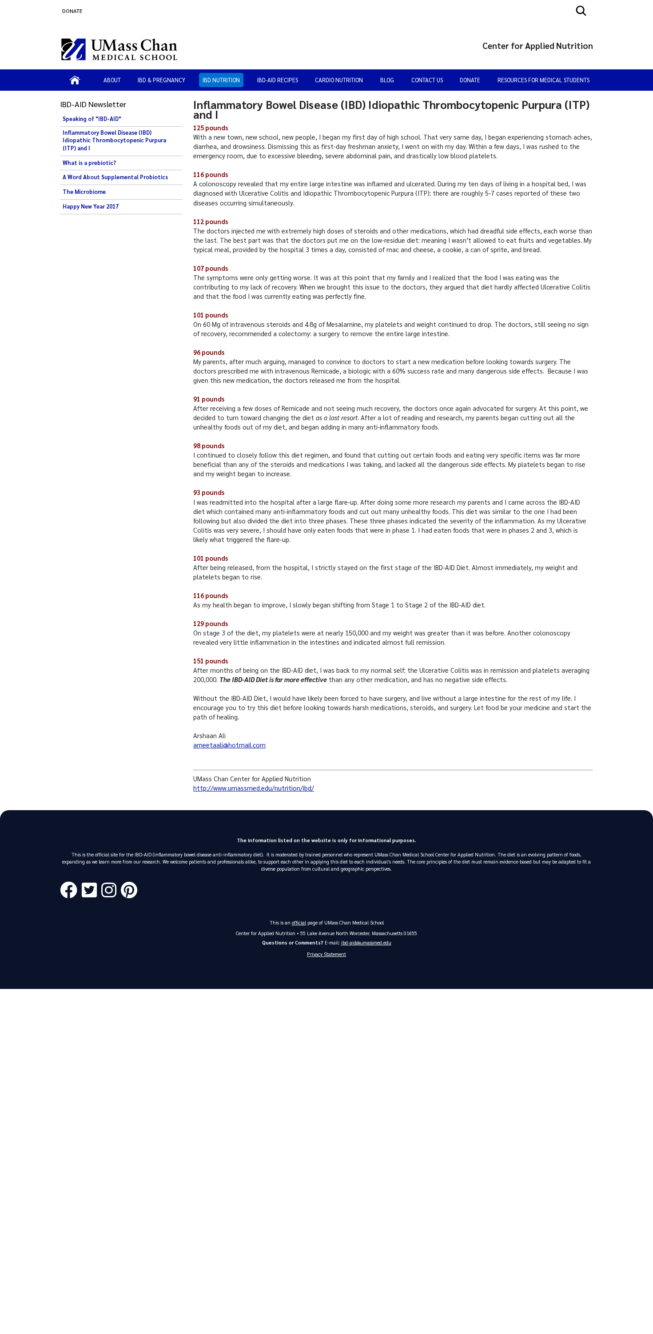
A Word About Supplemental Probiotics (115, 177)
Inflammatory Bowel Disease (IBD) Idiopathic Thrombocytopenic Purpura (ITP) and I (114, 140)
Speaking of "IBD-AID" (92, 118)
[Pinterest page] (131, 890)
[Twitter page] (91, 890)
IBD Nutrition (221, 80)
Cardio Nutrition (339, 80)
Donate (470, 80)
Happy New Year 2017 (91, 206)
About (112, 80)
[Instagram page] (111, 890)
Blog (387, 80)
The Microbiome (84, 191)
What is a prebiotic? (89, 162)
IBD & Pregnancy (161, 80)
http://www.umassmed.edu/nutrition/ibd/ (253, 788)
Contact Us (427, 80)
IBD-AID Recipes (277, 80)
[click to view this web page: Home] (75, 80)
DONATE (72, 10)
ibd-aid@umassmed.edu (366, 942)
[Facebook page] (71, 890)
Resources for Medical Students (543, 80)
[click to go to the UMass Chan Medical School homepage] (119, 49)
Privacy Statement (326, 954)
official (299, 922)
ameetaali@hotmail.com (229, 745)
